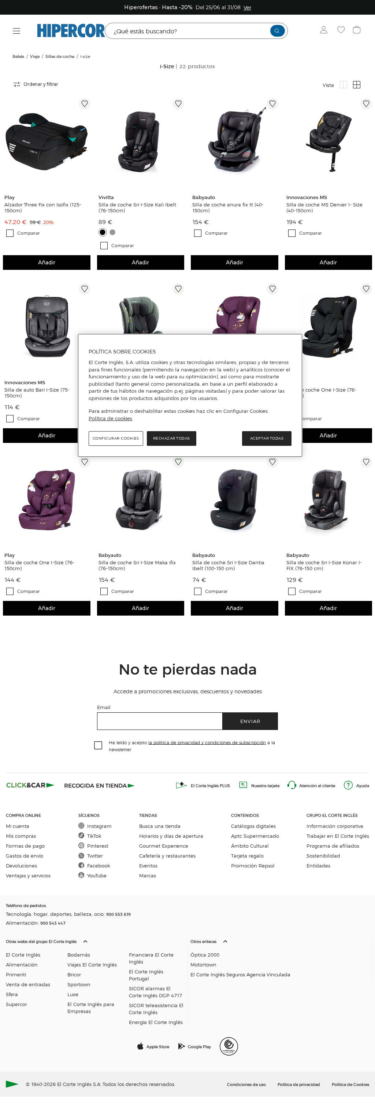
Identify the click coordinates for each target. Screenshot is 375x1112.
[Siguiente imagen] (86, 141)
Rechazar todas (171, 438)
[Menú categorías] (17, 31)
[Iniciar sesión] (325, 31)
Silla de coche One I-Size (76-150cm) (321, 393)
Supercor (16, 1004)
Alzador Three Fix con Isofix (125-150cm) (42, 207)
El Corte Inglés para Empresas (90, 1007)
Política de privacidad (299, 1084)
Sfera (12, 994)
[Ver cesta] (357, 31)
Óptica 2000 (204, 954)
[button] (95, 980)
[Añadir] (84, 104)
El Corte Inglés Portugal (146, 975)
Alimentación (22, 964)
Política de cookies (110, 418)
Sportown (78, 984)
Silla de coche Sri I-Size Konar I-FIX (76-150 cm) (324, 565)
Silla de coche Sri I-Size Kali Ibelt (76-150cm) (137, 207)
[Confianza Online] (229, 1046)
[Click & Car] (30, 785)
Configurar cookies (116, 438)
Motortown (203, 964)
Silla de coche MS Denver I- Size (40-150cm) (324, 207)
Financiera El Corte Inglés (151, 958)
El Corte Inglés (23, 954)
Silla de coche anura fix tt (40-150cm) (228, 207)
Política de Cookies (350, 1084)
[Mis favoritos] (341, 31)
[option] (46, 141)
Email (104, 707)
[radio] (343, 84)
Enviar (250, 721)
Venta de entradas (28, 984)
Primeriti (16, 974)
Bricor (74, 974)
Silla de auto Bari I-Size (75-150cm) (37, 393)
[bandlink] (247, 7)
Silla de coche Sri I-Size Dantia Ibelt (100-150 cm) (228, 565)
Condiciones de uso (246, 1084)
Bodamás (78, 954)
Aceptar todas (267, 438)
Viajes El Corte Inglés (92, 964)
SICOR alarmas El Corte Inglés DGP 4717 (155, 992)
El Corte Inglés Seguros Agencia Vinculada (240, 974)
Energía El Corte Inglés (156, 1022)
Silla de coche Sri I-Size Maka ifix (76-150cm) (137, 565)
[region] (190, 396)
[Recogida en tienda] (99, 785)
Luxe (72, 994)
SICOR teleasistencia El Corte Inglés (156, 1009)
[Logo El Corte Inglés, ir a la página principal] (71, 31)
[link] (46, 141)
